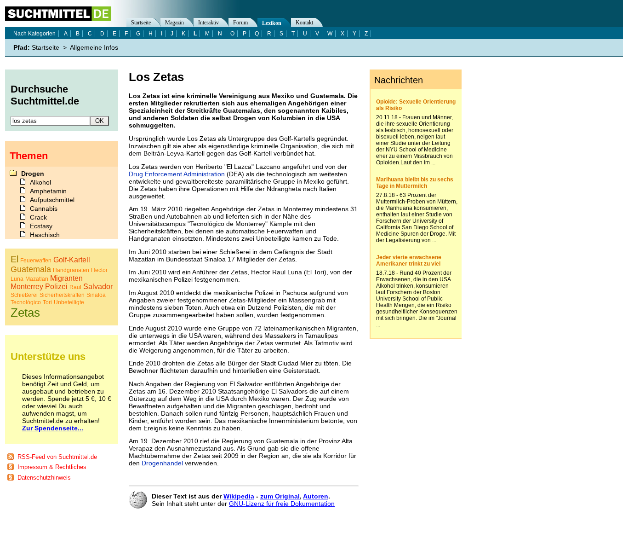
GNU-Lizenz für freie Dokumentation (282, 503)
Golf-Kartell (71, 260)
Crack (38, 217)
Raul (75, 287)
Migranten (66, 278)
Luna (17, 279)
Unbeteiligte (69, 302)
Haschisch (45, 234)
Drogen (32, 173)
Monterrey (27, 286)
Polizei (56, 286)
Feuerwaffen (35, 260)
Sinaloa (96, 295)
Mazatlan (36, 279)
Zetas (25, 312)
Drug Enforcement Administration (177, 174)
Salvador (98, 286)
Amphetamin (48, 191)
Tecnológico (26, 302)
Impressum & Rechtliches (51, 467)
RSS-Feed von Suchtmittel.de (57, 456)
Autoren (315, 496)
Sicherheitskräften (62, 295)
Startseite (141, 22)
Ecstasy (41, 226)
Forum (240, 22)
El (14, 259)
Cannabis (43, 208)
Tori (47, 302)
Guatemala (31, 269)
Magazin (174, 22)
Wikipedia (238, 496)
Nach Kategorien (34, 33)
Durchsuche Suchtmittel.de (45, 95)
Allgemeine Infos (94, 47)
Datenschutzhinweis (44, 477)
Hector (99, 270)
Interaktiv (208, 22)
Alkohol (40, 182)
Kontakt (304, 22)
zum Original (280, 496)
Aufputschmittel (52, 199)
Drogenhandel (162, 463)
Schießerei (24, 295)
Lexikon (271, 23)
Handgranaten (71, 270)
